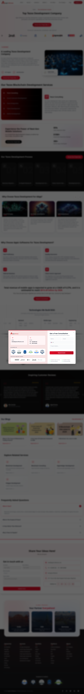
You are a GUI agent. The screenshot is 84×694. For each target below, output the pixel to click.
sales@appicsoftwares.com (18, 341)
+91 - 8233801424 (33, 341)
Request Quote (61, 352)
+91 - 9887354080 (33, 343)
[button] (51, 342)
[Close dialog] (74, 332)
